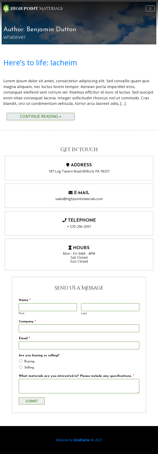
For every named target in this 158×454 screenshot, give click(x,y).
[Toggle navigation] (150, 8)
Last (84, 313)
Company (27, 321)
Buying (29, 361)
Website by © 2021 (79, 440)
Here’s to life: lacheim (40, 63)
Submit (32, 401)
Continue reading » (40, 116)
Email (24, 338)
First (21, 313)
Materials (36, 8)
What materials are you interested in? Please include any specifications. (76, 376)
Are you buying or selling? (39, 355)
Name (25, 300)
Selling (29, 367)
